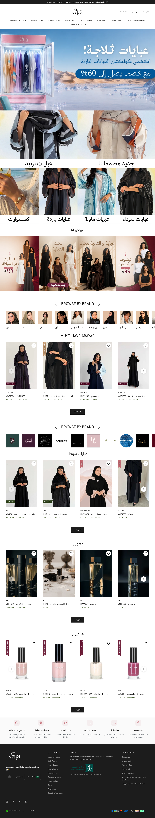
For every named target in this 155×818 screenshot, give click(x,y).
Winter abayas (54, 21)
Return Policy (127, 765)
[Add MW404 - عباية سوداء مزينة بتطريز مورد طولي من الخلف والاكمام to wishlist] (33, 463)
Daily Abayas (86, 21)
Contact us (126, 757)
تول (7, 510)
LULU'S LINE (10, 392)
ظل (81, 600)
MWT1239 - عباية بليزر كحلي (91, 396)
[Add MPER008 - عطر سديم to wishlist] (145, 553)
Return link (126, 769)
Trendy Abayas (37, 21)
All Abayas (52, 789)
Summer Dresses (54, 777)
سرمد (44, 510)
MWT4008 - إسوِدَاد (125, 514)
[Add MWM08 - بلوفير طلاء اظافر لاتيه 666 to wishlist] (108, 643)
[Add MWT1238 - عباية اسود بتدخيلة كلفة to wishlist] (145, 345)
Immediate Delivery (136, 21)
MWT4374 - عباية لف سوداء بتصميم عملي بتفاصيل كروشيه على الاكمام (94, 514)
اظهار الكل (78, 530)
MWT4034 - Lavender (15, 396)
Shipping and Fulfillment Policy (133, 784)
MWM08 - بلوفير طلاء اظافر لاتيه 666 (94, 694)
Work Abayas (102, 21)
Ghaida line (122, 392)
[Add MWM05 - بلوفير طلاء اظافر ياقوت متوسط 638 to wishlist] (145, 643)
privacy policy (127, 761)
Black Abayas (70, 21)
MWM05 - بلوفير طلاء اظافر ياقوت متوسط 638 (131, 694)
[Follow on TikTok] (13, 801)
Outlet (50, 785)
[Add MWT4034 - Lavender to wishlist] (33, 345)
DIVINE (45, 392)
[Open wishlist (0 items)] (142, 11)
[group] (77, 69)
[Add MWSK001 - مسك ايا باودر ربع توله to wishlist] (71, 553)
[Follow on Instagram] (7, 801)
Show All (77, 412)
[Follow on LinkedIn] (19, 801)
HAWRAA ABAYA (85, 510)
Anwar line (84, 392)
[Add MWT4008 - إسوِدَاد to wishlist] (145, 463)
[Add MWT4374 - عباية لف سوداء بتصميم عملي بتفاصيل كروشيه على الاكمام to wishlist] (108, 463)
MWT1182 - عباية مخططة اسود (55, 514)
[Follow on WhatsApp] (26, 801)
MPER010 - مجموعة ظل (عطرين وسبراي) (18, 604)
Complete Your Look (77, 25)
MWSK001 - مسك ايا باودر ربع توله (56, 604)
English (121, 11)
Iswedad (121, 510)
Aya (7, 600)
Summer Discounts (18, 21)
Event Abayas (118, 21)
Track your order (128, 773)
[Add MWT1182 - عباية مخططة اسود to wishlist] (71, 463)
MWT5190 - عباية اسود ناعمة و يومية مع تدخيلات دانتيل (58, 396)
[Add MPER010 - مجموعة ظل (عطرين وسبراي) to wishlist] (33, 553)
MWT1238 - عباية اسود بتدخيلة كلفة (132, 396)
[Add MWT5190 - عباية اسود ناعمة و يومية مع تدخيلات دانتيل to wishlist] (71, 345)
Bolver (8, 690)
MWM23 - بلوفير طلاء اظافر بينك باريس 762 (58, 694)
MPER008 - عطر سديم (126, 604)
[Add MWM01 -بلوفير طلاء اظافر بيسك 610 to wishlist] (33, 643)
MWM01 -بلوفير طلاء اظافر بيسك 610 (20, 694)
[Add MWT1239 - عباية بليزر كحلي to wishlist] (108, 345)
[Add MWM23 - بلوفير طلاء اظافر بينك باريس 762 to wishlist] (71, 643)
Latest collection (54, 757)
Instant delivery (53, 781)
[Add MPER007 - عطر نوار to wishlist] (108, 553)
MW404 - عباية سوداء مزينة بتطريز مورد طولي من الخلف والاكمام (20, 514)
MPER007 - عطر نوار (88, 604)
